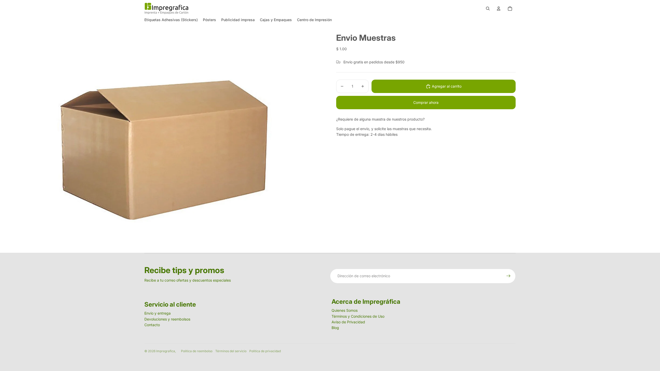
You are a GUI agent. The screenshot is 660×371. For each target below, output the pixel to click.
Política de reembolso (196, 351)
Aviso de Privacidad (348, 322)
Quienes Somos (345, 310)
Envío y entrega (157, 313)
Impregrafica (165, 351)
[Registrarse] (508, 276)
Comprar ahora (426, 102)
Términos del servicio (230, 351)
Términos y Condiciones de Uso (358, 316)
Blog (335, 327)
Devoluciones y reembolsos (167, 319)
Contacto (152, 325)
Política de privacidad (265, 351)
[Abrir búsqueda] (487, 8)
